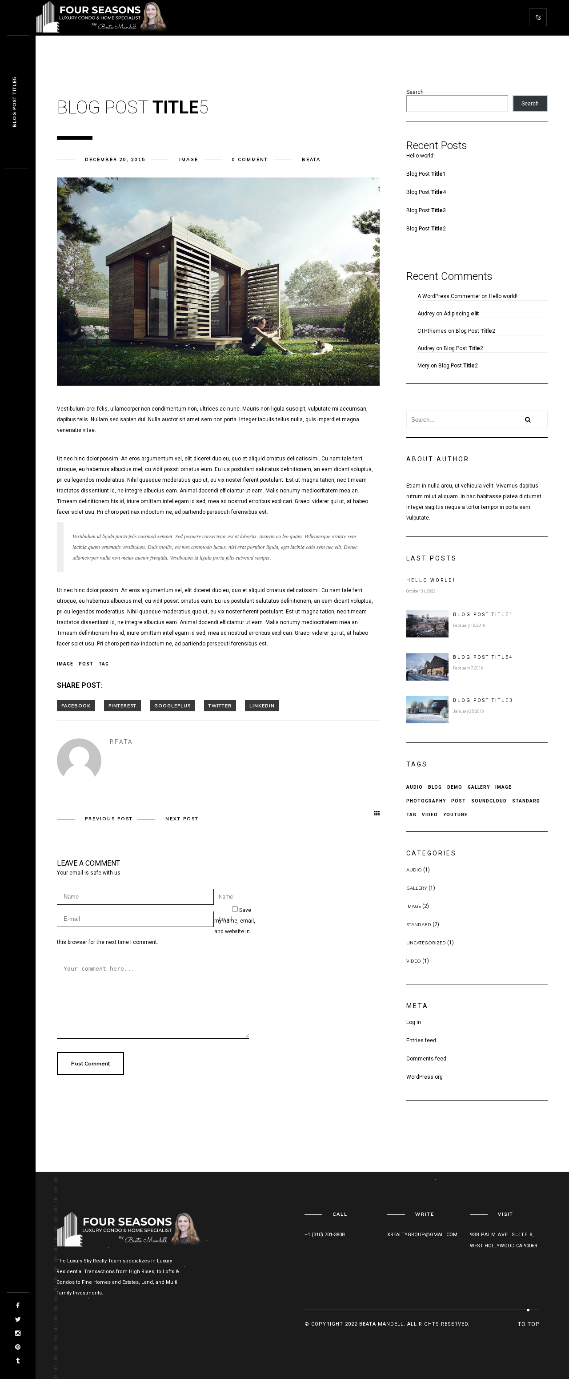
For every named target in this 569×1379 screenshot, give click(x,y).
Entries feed (421, 1040)
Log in (413, 1022)
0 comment (250, 159)
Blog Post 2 (426, 229)
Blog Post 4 (426, 192)
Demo (454, 787)
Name (226, 897)
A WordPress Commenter (448, 296)
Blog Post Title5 (14, 102)
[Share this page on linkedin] (262, 705)
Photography (426, 800)
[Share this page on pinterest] (122, 705)
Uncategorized (426, 943)
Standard (526, 800)
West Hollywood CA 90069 (503, 1246)
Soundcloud (489, 800)
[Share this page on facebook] (76, 705)
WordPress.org (424, 1077)
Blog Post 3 (426, 210)
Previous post (109, 819)
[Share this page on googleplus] (172, 705)
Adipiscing (461, 313)
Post (86, 663)
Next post (182, 819)
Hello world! (420, 156)
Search (415, 92)
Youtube (455, 814)
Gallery (479, 787)
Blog (435, 787)
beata (311, 159)
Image (188, 159)
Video (430, 814)
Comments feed (426, 1059)
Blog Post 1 (426, 174)
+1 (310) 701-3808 (325, 1235)
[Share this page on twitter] (220, 705)
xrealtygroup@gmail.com (422, 1235)
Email (225, 919)
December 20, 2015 (115, 159)
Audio (414, 787)
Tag (104, 663)
